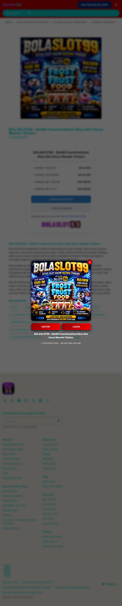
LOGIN (76, 326)
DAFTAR (46, 326)
